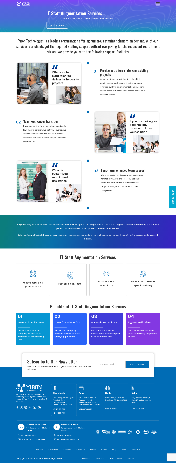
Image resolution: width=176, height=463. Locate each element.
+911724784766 (59, 409)
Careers (104, 450)
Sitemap (130, 458)
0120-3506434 (111, 409)
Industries (67, 450)
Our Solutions (53, 450)
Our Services (80, 450)
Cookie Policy (99, 458)
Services (76, 18)
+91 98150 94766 (28, 435)
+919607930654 (85, 409)
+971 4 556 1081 (138, 409)
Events (124, 450)
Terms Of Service (115, 458)
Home (66, 18)
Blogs (114, 450)
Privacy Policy (85, 458)
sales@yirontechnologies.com (34, 439)
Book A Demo (57, 25)
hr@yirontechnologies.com (68, 439)
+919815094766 (59, 413)
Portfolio (93, 450)
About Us (39, 450)
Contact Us (136, 450)
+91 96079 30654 (64, 435)
